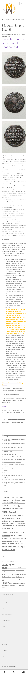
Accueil (5, 19)
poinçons (11, 583)
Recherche (14, 672)
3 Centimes (8, 500)
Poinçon (5, 582)
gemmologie (18, 570)
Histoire (10, 419)
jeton (7, 571)
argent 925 (12, 565)
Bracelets (12, 518)
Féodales (22, 521)
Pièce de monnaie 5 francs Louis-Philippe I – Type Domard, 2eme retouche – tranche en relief (14, 484)
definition (19, 568)
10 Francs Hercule (5, 561)
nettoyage (13, 577)
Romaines (20, 543)
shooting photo (5, 585)
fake (7, 570)
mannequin (13, 571)
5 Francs (22, 500)
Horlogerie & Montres (14, 523)
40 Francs (16, 506)
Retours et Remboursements (7, 614)
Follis (21, 422)
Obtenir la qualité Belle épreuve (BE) (12, 462)
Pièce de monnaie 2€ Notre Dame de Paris (13, 473)
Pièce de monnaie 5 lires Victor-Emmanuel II (14, 479)
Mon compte (4, 672)
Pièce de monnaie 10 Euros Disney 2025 (13, 447)
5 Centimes (15, 500)
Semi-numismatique (16, 546)
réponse (23, 583)
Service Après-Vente (5, 608)
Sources (4, 406)
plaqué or (17, 579)
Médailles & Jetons (16, 536)
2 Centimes (19, 497)
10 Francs (14, 503)
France (13, 570)
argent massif (19, 565)
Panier (22, 671)
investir (3, 571)
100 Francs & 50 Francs (16, 508)
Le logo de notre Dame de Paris (11, 454)
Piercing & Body (12, 544)
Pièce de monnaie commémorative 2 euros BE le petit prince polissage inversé (14, 444)
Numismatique (21, 419)
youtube (4, 420)
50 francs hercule (14, 561)
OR (25, 538)
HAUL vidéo (5, 523)
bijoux (4, 568)
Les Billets (22, 523)
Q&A (17, 583)
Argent (5, 511)
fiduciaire (10, 570)
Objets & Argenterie (18, 538)
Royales (4, 547)
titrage (9, 585)
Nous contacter (4, 638)
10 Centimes (6, 503)
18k (9, 561)
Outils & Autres (7, 541)
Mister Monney (17, 34)
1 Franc (12, 497)
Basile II (9, 422)
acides (19, 561)
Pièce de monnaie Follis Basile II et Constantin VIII (13, 43)
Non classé (14, 419)
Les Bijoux (3, 656)
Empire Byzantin (16, 422)
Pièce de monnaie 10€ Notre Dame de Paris (14, 456)
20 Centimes (21, 503)
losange (9, 571)
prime (15, 583)
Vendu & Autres (8, 549)
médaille (9, 577)
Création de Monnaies (13, 521)
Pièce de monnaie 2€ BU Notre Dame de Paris (14, 459)
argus (24, 564)
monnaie (16, 574)
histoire (22, 570)
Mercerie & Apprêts (20, 526)
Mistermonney (7, 574)
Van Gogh (13, 585)
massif (17, 571)
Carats (8, 568)
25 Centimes (10, 505)
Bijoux (15, 515)
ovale (5, 579)
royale (20, 583)
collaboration (12, 568)
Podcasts (21, 580)
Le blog (3, 632)
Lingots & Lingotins (8, 526)
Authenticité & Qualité (5, 620)
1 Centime (5, 497)
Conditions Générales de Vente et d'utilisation (10, 602)
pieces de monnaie (11, 579)
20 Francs (5, 506)
